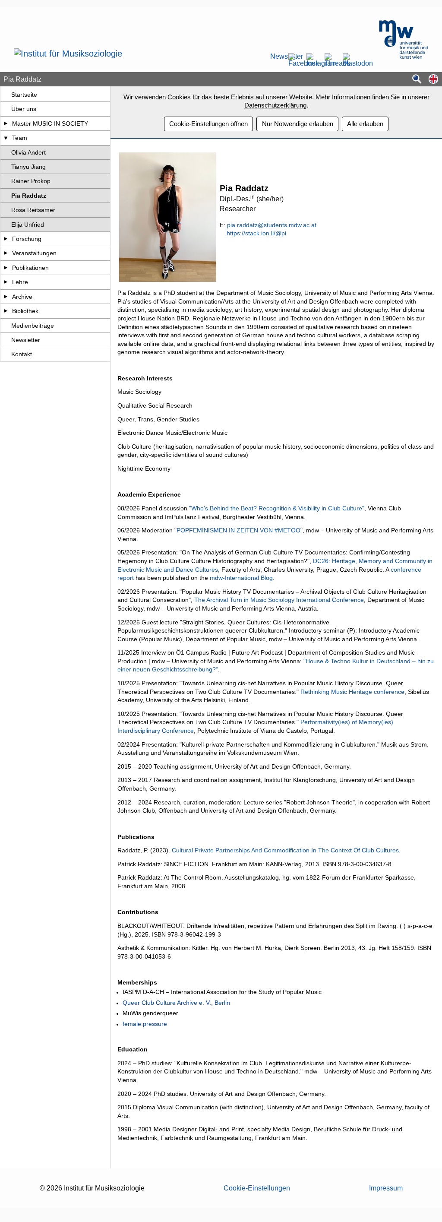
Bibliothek (25, 310)
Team (19, 137)
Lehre (20, 282)
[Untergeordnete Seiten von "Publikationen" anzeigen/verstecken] (5, 268)
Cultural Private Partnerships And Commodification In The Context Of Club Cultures (285, 850)
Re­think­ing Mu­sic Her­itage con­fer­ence (352, 691)
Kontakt (21, 354)
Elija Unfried (27, 224)
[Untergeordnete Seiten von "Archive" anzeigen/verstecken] (5, 297)
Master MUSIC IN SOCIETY (50, 123)
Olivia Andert (28, 152)
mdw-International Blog (241, 577)
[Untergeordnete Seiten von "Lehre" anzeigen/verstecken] (5, 282)
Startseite (24, 94)
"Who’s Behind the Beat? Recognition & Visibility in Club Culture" (276, 508)
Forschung (26, 238)
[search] (417, 79)
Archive (22, 296)
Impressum (386, 1188)
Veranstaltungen (34, 253)
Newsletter (276, 56)
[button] (433, 79)
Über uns (23, 108)
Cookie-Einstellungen (257, 1188)
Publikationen (30, 267)
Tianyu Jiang (28, 166)
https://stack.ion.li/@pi (256, 233)
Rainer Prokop (31, 180)
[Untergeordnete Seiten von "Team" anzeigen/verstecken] (5, 138)
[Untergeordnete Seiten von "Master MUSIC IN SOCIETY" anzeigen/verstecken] (5, 123)
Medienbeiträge (32, 325)
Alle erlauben (365, 123)
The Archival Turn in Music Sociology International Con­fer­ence (279, 599)
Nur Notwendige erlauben (297, 123)
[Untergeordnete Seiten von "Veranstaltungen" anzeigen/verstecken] (5, 253)
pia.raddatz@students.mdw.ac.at (271, 225)
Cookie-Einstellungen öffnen (208, 123)
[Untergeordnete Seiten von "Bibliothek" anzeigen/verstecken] (5, 311)
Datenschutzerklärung (275, 105)
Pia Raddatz (28, 195)
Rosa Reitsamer (33, 209)
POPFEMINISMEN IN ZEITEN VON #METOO (238, 530)
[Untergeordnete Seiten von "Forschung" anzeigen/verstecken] (5, 239)
